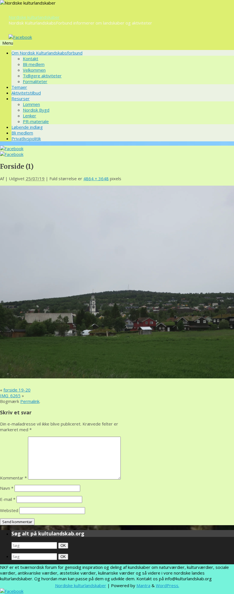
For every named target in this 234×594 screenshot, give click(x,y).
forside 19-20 (17, 390)
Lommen (31, 104)
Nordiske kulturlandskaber (34, 17)
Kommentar (13, 478)
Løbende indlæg (27, 127)
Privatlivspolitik (26, 138)
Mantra (143, 585)
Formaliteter (35, 81)
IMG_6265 (10, 395)
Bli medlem (34, 64)
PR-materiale (36, 121)
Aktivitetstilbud (26, 93)
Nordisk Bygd (36, 110)
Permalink (29, 401)
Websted (9, 510)
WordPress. (167, 585)
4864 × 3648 (96, 178)
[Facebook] (20, 37)
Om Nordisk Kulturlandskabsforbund (46, 53)
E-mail (7, 499)
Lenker (29, 116)
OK (63, 545)
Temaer (19, 87)
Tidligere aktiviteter (42, 76)
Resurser (20, 98)
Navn (6, 488)
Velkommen (34, 70)
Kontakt (30, 58)
